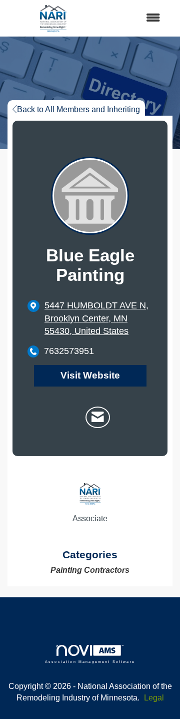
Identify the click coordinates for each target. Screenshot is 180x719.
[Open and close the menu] (134, 18)
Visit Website (90, 375)
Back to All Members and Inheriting (78, 109)
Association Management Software (90, 661)
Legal (154, 697)
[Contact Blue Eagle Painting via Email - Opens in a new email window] (98, 418)
